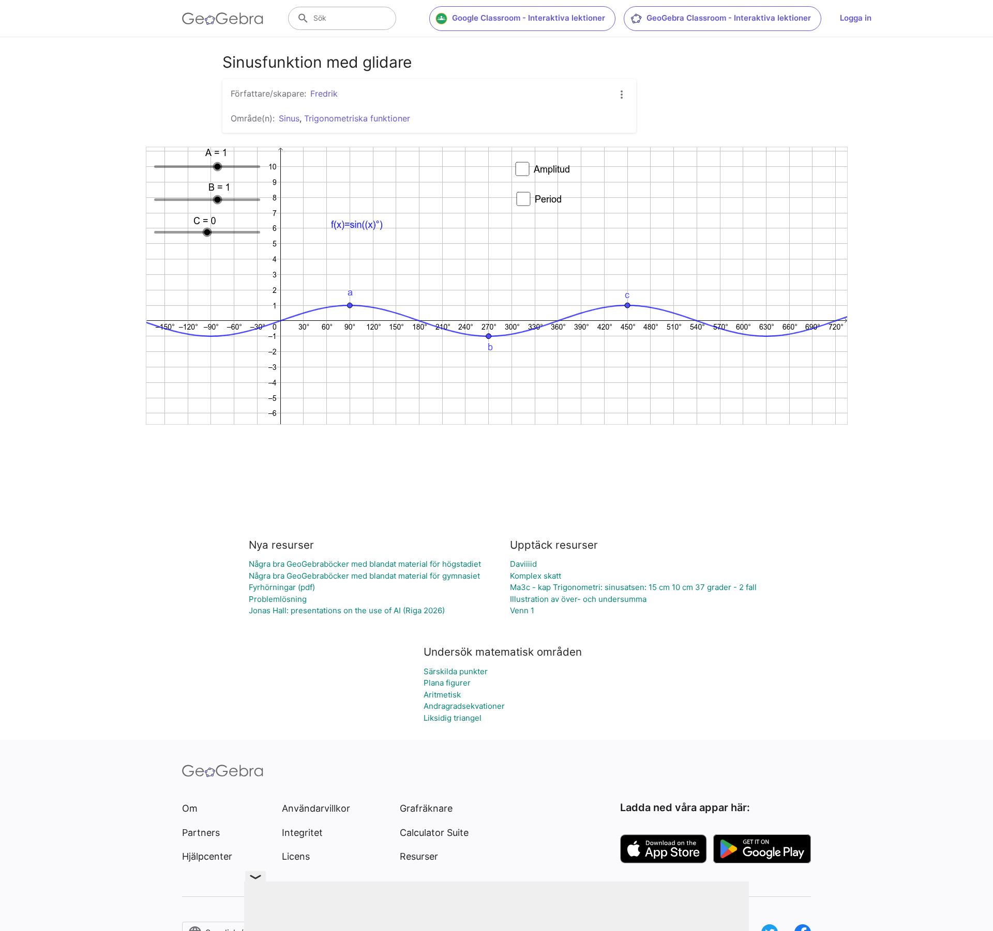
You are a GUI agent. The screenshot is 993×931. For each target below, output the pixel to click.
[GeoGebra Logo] (222, 18)
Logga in (855, 18)
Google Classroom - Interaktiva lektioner (528, 18)
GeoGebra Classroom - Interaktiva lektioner (728, 18)
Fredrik (324, 93)
